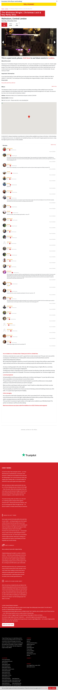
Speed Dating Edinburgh (6, 684)
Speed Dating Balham (6, 666)
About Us (28, 641)
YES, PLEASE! (29, 4)
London (51, 58)
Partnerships (29, 646)
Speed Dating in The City (6, 675)
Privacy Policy (29, 649)
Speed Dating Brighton (6, 678)
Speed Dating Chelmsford (7, 681)
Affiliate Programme (31, 644)
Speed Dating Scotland (16, 680)
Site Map (28, 655)
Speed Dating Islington (6, 670)
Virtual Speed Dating (6, 659)
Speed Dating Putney (6, 672)
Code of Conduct (30, 652)
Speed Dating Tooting (6, 673)
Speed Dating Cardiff (16, 681)
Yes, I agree (52, 688)
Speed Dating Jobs (30, 647)
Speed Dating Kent (15, 678)
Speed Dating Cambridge (7, 680)
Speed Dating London (6, 664)
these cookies (44, 688)
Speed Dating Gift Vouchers (7, 661)
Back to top (54, 86)
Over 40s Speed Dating (16, 684)
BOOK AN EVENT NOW (8, 624)
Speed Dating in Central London (8, 669)
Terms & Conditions (30, 650)
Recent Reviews (5, 662)
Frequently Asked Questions (32, 642)
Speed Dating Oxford (6, 676)
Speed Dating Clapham (6, 667)
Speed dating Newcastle (16, 683)
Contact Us (29, 639)
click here (26, 58)
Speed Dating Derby (6, 683)
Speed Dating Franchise (31, 653)
